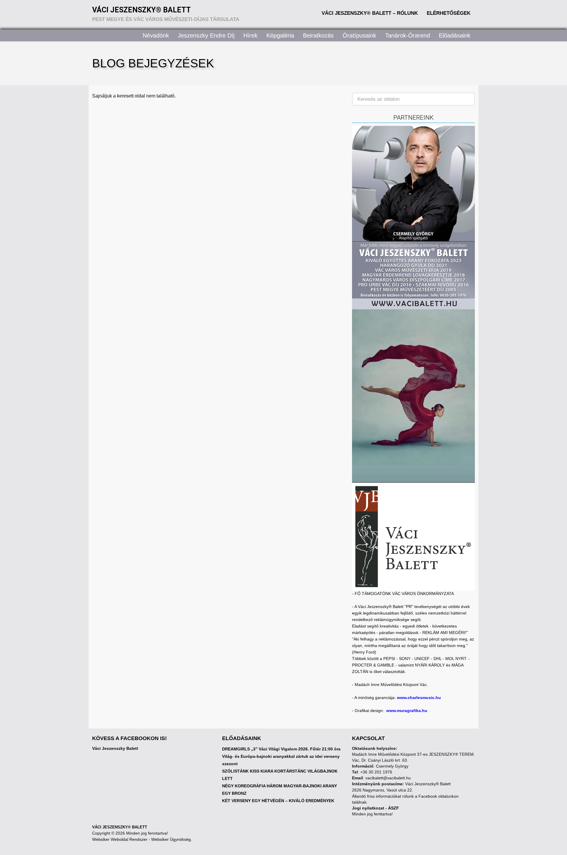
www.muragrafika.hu (406, 710)
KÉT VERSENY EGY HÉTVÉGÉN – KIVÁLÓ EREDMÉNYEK (278, 800)
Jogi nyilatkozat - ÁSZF (375, 808)
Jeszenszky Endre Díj (206, 35)
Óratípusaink (359, 35)
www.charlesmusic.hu (419, 697)
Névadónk (156, 35)
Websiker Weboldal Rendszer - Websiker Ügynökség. (142, 839)
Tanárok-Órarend (407, 35)
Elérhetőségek (448, 13)
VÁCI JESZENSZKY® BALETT (119, 827)
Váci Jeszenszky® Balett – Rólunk (370, 13)
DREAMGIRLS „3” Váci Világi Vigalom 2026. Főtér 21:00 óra (281, 749)
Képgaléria (280, 35)
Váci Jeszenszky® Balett (141, 10)
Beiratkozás (318, 35)
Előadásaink (454, 35)
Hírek (250, 35)
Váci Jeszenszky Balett (115, 748)
